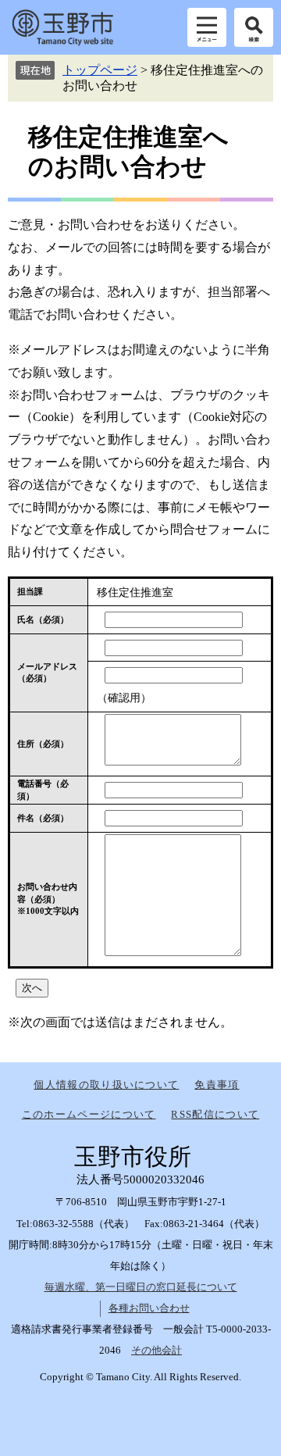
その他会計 (156, 1350)
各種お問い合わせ (149, 1308)
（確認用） (124, 697)
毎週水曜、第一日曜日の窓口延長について (140, 1287)
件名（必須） (43, 818)
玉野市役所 (62, 27)
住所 (43, 743)
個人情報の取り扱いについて (106, 1084)
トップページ (99, 70)
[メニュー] (206, 27)
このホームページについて (89, 1114)
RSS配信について (215, 1114)
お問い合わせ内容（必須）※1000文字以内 (48, 898)
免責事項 (216, 1084)
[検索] (253, 27)
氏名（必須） (43, 619)
